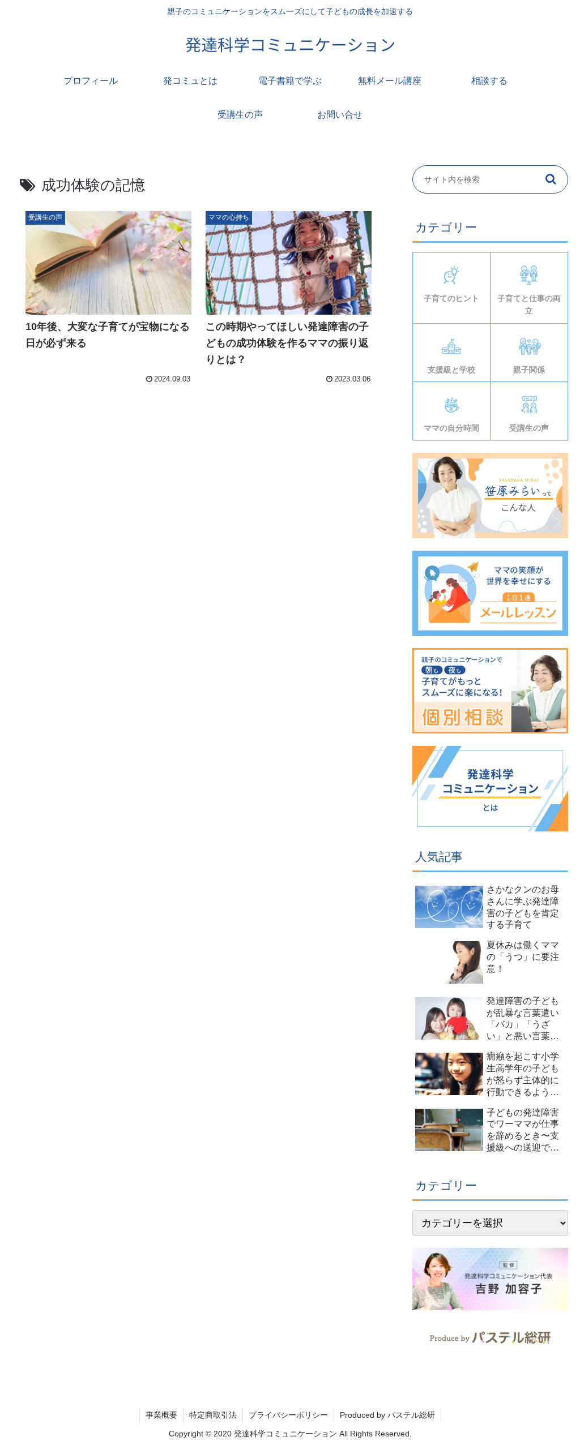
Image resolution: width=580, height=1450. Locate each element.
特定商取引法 (213, 1414)
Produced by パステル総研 (387, 1414)
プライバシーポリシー (288, 1414)
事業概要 (161, 1414)
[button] (551, 179)
